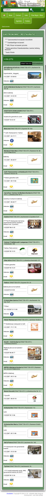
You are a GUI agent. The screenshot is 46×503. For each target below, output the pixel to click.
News (10, 15)
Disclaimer (10, 493)
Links (26, 15)
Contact (18, 15)
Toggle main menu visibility (42, 9)
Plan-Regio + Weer (37, 15)
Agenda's (19, 21)
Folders (27, 21)
